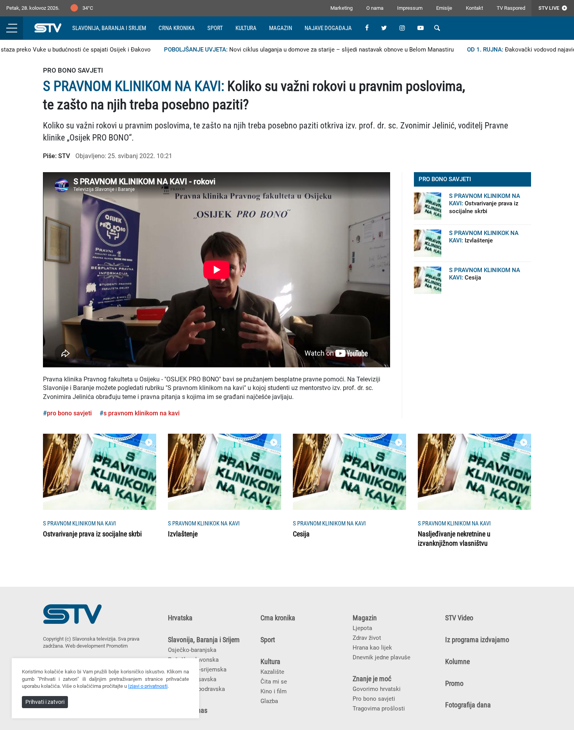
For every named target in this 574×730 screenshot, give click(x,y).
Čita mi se (273, 681)
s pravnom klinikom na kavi (141, 413)
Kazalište (272, 671)
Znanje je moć (372, 679)
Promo (454, 683)
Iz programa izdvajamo (477, 640)
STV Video (459, 618)
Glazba (269, 701)
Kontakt (474, 8)
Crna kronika (177, 28)
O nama (374, 8)
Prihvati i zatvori (44, 702)
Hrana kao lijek (372, 647)
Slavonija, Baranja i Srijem (109, 28)
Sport (215, 28)
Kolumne (457, 662)
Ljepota (362, 628)
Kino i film (273, 691)
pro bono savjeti (69, 413)
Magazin (280, 28)
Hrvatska (180, 618)
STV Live (549, 8)
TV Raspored (511, 8)
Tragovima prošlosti (379, 708)
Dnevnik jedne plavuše (381, 657)
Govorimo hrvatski (377, 689)
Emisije (444, 8)
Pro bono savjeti (374, 698)
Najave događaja (328, 28)
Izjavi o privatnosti (148, 686)
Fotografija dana (468, 705)
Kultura (246, 28)
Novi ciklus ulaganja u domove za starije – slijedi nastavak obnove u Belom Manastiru (298, 49)
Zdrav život (367, 637)
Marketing (341, 8)
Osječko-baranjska (192, 649)
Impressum (409, 8)
